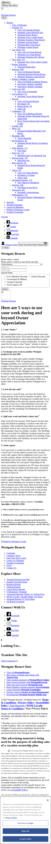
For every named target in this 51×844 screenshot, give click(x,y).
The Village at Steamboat (28, 182)
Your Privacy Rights (37, 708)
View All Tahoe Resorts (27, 173)
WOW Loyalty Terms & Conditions (22, 707)
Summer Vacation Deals (17, 582)
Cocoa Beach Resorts (16, 589)
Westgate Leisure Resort (27, 47)
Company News (14, 555)
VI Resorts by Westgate (17, 592)
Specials (10, 202)
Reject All (25, 831)
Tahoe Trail (22, 178)
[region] (25, 820)
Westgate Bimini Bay (26, 67)
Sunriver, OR (17, 185)
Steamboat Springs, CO (22, 180)
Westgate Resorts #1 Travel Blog (21, 599)
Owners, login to (28, 692)
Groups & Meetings (15, 207)
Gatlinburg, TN (18, 111)
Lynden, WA (17, 126)
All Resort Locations (15, 601)
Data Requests (17, 705)
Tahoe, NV (17, 170)
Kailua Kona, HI (24, 106)
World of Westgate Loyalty (18, 210)
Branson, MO (18, 69)
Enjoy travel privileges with (27, 682)
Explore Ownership (15, 212)
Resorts (10, 22)
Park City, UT (18, 153)
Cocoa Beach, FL (19, 94)
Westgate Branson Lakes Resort (31, 77)
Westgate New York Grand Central (32, 62)
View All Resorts (19, 25)
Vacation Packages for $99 (18, 579)
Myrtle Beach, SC (19, 141)
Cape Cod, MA (18, 89)
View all (18, 672)
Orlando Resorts (14, 587)
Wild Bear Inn (23, 160)
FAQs (9, 565)
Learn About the (24, 690)
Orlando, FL (17, 27)
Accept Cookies (26, 839)
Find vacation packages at (28, 680)
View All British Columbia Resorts (32, 82)
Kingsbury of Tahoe (26, 175)
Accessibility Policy (19, 790)
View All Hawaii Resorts (28, 101)
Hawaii (15, 99)
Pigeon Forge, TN (20, 158)
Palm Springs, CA (20, 148)
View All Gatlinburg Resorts (29, 114)
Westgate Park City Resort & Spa (31, 155)
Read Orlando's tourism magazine (28, 687)
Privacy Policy (26, 702)
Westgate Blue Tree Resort (28, 45)
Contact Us (11, 568)
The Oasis (21, 150)
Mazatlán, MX (18, 136)
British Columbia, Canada (23, 79)
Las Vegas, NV (18, 50)
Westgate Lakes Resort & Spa (30, 32)
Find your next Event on (25, 685)
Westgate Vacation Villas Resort (31, 40)
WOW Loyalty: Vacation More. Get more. (25, 597)
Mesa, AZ (16, 128)
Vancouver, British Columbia (29, 86)
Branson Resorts (14, 584)
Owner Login (11, 245)
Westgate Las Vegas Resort (29, 54)
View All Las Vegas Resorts (29, 52)
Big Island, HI (23, 104)
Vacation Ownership (15, 563)
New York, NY (18, 59)
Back (4, 18)
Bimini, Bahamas (19, 64)
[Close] (48, 800)
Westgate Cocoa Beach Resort (30, 96)
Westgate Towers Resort (27, 42)
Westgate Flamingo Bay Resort (30, 57)
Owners (4, 217)
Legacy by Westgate (15, 560)
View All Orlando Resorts (28, 30)
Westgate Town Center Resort (30, 37)
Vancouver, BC (18, 190)
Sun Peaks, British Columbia (29, 84)
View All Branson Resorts (28, 72)
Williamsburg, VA (19, 195)
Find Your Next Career (16, 558)
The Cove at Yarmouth (27, 91)
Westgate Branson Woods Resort (31, 74)
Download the (27, 694)
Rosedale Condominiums (28, 192)
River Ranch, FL (19, 163)
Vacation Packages (15, 205)
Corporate (11, 553)
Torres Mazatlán (24, 138)
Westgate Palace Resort (27, 35)
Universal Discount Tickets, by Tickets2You (25, 594)
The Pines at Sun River (27, 187)
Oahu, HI (21, 109)
